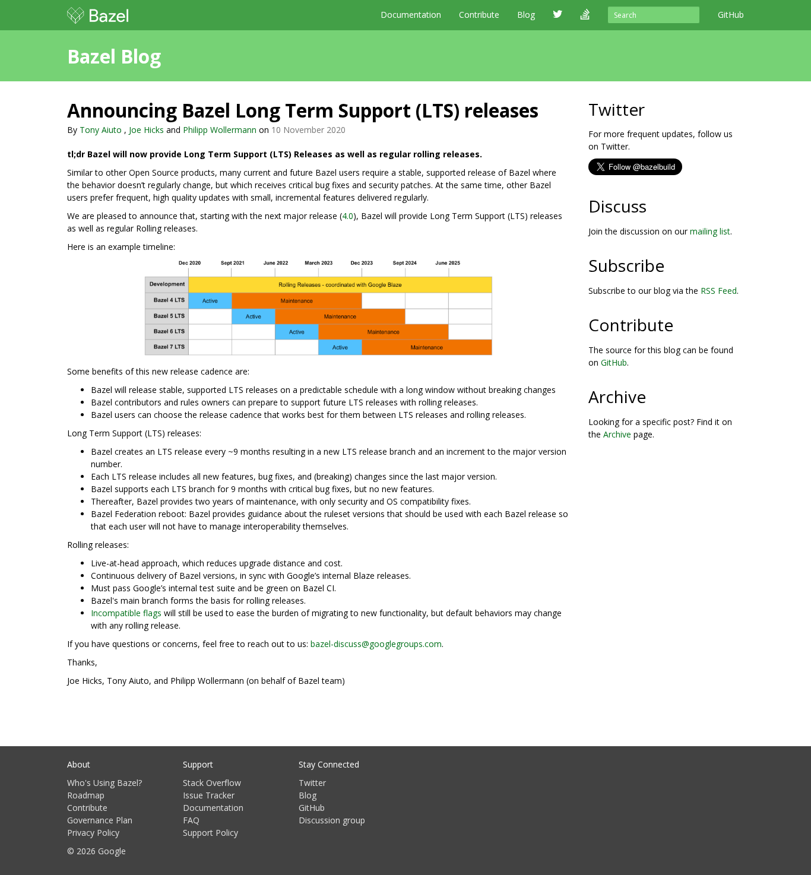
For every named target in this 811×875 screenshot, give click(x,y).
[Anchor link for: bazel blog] (170, 55)
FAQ (191, 820)
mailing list (710, 231)
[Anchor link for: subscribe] (673, 264)
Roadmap (85, 795)
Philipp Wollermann (219, 129)
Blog (307, 795)
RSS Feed (719, 290)
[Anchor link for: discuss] (655, 205)
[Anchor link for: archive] (654, 396)
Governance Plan (99, 820)
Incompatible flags (126, 613)
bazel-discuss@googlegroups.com (376, 643)
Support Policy (210, 832)
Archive (617, 434)
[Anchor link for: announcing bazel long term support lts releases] (547, 109)
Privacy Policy (93, 832)
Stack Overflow (212, 782)
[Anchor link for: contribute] (681, 324)
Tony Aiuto (101, 129)
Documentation (411, 14)
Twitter (312, 782)
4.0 (347, 215)
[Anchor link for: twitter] (653, 108)
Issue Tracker (209, 795)
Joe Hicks (146, 129)
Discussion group (332, 820)
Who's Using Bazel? (104, 782)
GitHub (614, 362)
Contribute (479, 14)
